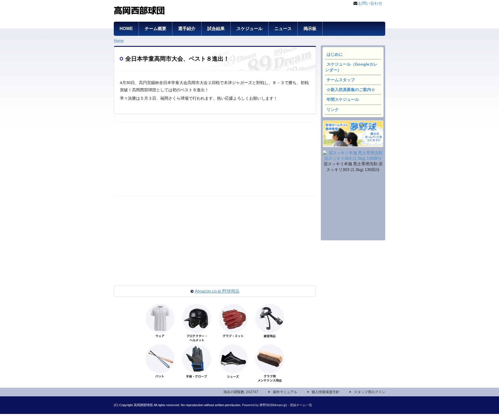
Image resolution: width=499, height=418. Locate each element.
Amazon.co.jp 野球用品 (217, 291)
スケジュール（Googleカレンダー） (351, 67)
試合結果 (216, 28)
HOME (126, 28)
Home (119, 40)
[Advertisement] (353, 207)
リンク (333, 109)
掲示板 (310, 28)
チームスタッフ (341, 80)
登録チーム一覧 (301, 405)
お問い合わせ (370, 3)
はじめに (335, 54)
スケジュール (249, 28)
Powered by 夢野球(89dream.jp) (264, 405)
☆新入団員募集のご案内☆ (351, 90)
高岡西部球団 (139, 9)
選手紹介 (186, 28)
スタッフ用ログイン (369, 392)
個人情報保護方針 (325, 392)
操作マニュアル (285, 392)
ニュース (283, 28)
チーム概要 (155, 28)
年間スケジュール (343, 99)
